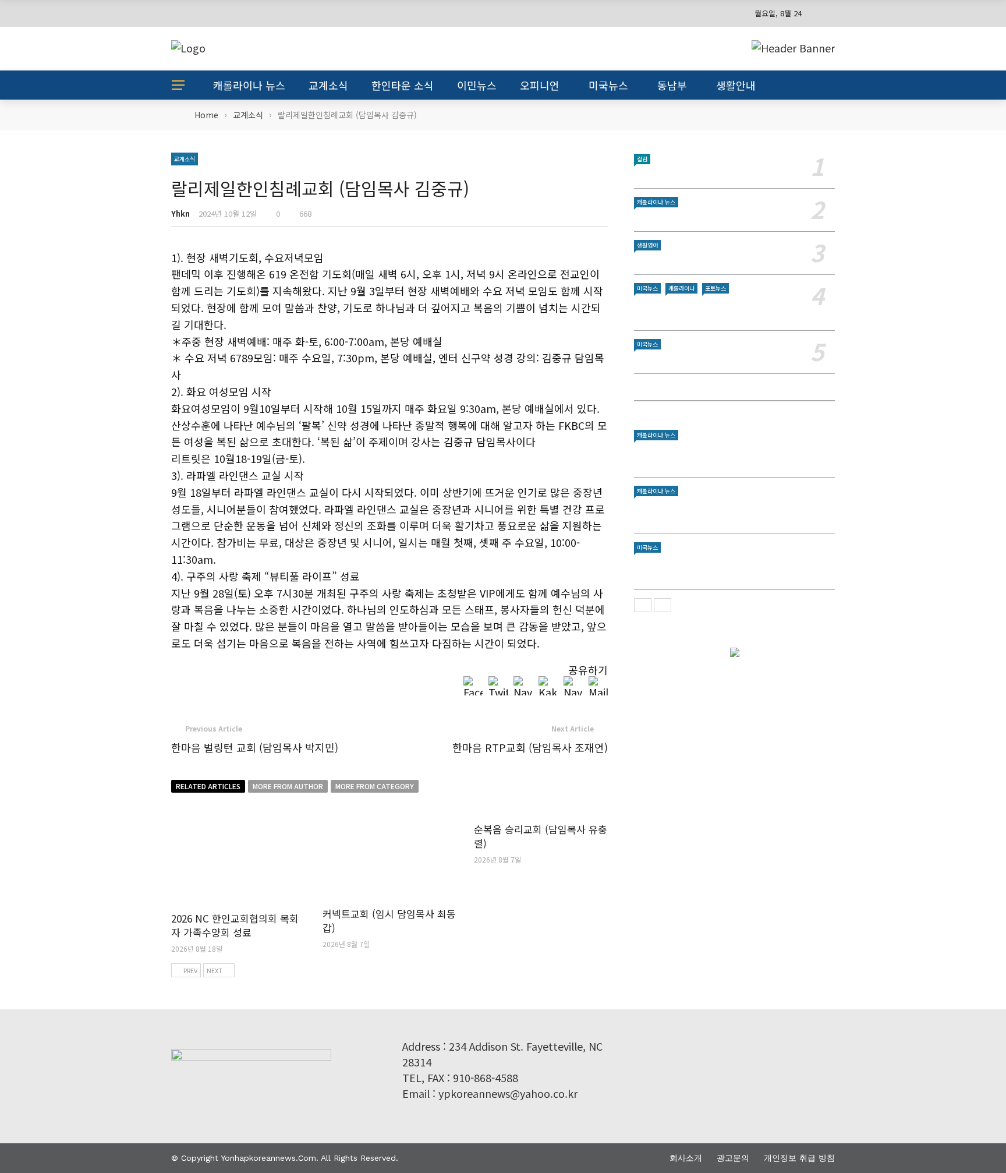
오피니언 (539, 85)
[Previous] (642, 605)
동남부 (672, 85)
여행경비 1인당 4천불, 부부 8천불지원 (708, 216)
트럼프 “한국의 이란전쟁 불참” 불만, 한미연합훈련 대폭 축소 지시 (732, 568)
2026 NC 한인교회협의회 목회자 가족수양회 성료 (235, 925)
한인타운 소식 (402, 85)
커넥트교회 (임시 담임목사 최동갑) (389, 920)
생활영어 (647, 245)
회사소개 (686, 1158)
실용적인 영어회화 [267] (681, 259)
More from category (374, 786)
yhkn (180, 213)
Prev (190, 970)
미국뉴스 (608, 85)
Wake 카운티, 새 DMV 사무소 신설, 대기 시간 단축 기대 (732, 455)
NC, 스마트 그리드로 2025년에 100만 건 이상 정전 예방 (731, 511)
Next (214, 970)
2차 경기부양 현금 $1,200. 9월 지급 (702, 358)
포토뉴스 (715, 288)
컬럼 (642, 158)
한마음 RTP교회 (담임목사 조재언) (530, 747)
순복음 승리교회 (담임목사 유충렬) (540, 836)
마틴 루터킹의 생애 (671, 173)
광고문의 (733, 1158)
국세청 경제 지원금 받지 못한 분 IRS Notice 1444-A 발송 (734, 309)
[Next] (662, 605)
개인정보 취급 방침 (799, 1158)
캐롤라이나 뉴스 (249, 85)
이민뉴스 (477, 85)
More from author (288, 786)
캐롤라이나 (681, 288)
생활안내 (736, 85)
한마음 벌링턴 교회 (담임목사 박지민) (254, 747)
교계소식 (328, 85)
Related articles (208, 786)
